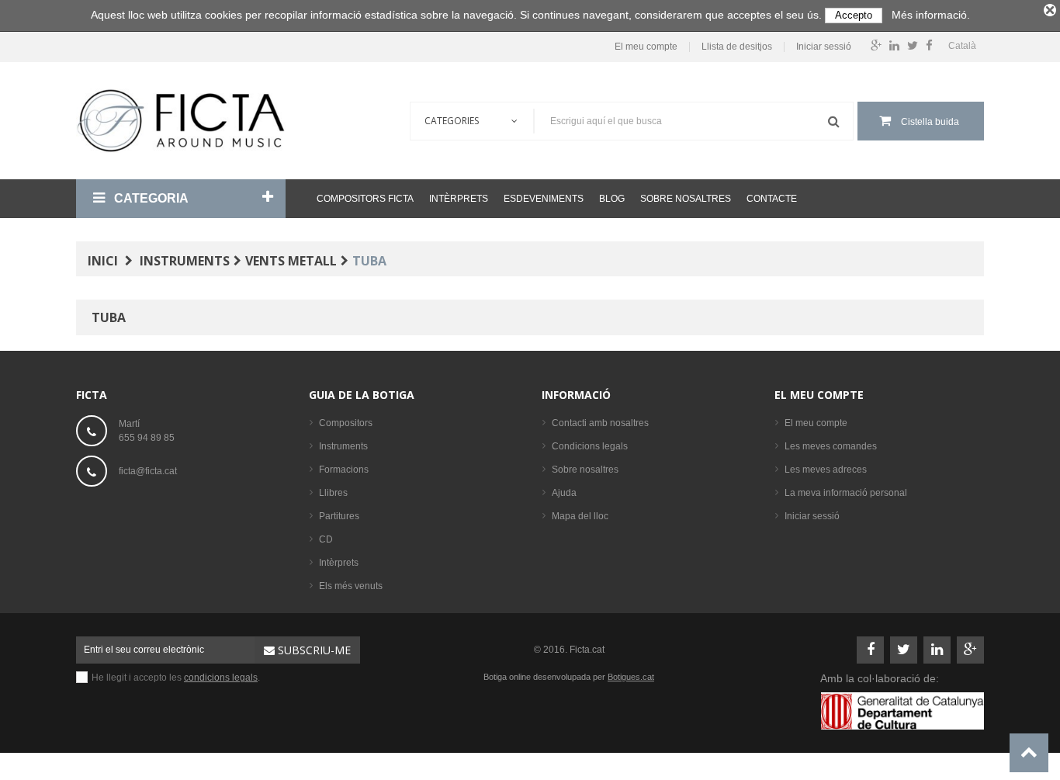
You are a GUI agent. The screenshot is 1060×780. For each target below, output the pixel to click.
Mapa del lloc (580, 516)
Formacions (344, 469)
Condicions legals (590, 446)
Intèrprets (458, 198)
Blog (612, 198)
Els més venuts (351, 586)
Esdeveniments (544, 198)
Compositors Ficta (365, 198)
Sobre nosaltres (685, 198)
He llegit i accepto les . (176, 677)
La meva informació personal (846, 492)
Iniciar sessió (823, 47)
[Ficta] (181, 120)
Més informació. (931, 15)
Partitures (339, 516)
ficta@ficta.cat (148, 471)
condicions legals (221, 677)
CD (326, 539)
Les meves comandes (831, 446)
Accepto (853, 15)
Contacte (772, 198)
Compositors (345, 423)
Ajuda (564, 492)
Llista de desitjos (736, 47)
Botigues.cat (631, 676)
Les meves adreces (826, 469)
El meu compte (646, 47)
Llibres (333, 492)
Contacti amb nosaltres (600, 423)
